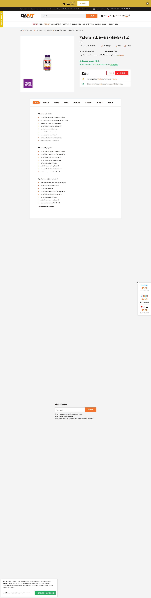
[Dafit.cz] (27, 16)
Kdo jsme (53, 8)
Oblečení (98, 24)
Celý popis (120, 55)
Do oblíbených (107, 46)
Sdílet (129, 46)
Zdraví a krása (76, 24)
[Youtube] (127, 8)
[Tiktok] (130, 8)
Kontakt (80, 8)
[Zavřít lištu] (138, 283)
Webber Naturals (89, 51)
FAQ (75, 8)
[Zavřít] (147, 3)
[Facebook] (124, 8)
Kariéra (87, 8)
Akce (41, 24)
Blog (58, 8)
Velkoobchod (65, 8)
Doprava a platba (36, 8)
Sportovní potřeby (88, 24)
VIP (72, 8)
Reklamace (45, 8)
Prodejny (111, 24)
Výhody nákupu (24, 8)
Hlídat (119, 46)
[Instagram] (122, 8)
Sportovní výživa (56, 24)
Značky (104, 24)
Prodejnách (114, 64)
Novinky (35, 24)
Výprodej (47, 24)
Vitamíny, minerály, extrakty (44, 30)
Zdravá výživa (67, 24)
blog (116, 24)
